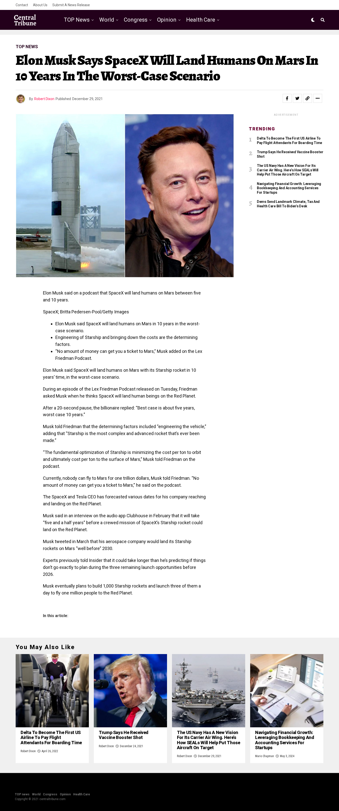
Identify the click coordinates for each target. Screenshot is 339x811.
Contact (22, 5)
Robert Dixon (44, 99)
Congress (135, 20)
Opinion (166, 20)
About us (40, 5)
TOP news (77, 20)
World (106, 20)
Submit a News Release (71, 5)
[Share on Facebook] (287, 98)
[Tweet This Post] (297, 98)
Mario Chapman (264, 756)
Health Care (200, 20)
